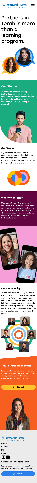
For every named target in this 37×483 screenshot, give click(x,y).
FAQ (3, 450)
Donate (4, 447)
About (4, 453)
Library (4, 443)
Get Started (18, 387)
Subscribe (18, 474)
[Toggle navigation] (33, 5)
